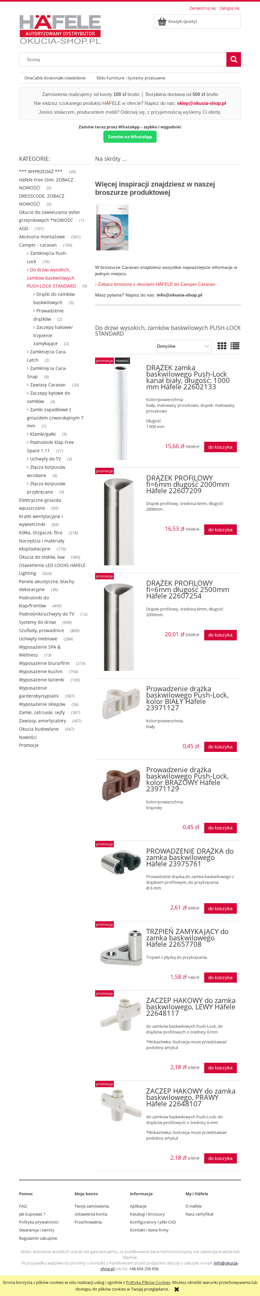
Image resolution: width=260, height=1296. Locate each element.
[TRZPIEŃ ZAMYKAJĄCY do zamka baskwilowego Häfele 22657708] (121, 947)
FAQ (23, 1206)
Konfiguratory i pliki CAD (153, 1222)
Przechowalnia (88, 1222)
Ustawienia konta (91, 1214)
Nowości (28, 737)
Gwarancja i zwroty (37, 1230)
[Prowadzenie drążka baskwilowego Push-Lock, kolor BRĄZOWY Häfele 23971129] (121, 784)
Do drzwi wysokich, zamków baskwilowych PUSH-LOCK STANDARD (51, 278)
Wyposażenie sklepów (42, 704)
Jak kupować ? (32, 1214)
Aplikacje (138, 1206)
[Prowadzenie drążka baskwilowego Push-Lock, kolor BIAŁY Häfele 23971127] (121, 703)
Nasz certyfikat (199, 1214)
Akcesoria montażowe (42, 237)
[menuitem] (55, 78)
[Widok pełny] (235, 346)
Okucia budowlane (39, 729)
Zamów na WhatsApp (130, 137)
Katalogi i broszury (147, 1214)
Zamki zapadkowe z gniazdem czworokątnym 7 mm (55, 417)
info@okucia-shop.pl (179, 294)
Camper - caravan (38, 245)
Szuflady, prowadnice (41, 630)
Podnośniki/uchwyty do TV (46, 614)
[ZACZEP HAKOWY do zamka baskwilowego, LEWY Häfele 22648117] (121, 1015)
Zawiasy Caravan (48, 385)
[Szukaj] (233, 59)
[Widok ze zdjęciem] (222, 346)
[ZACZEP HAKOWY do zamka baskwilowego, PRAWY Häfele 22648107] (121, 1105)
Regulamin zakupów (38, 1238)
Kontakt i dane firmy (149, 1230)
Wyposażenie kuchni (40, 671)
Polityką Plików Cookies (148, 1282)
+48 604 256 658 (144, 1269)
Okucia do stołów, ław (42, 557)
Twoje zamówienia (92, 1206)
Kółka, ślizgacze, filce (40, 532)
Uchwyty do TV (45, 459)
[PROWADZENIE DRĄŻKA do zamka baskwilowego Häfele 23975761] (121, 862)
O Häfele (193, 1206)
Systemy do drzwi (37, 622)
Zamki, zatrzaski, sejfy (42, 712)
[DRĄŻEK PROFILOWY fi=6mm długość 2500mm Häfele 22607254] (121, 625)
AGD (23, 228)
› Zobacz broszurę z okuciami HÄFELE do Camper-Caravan (156, 284)
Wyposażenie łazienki (41, 680)
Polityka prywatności (38, 1222)
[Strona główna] (60, 28)
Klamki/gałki (43, 434)
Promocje (29, 745)
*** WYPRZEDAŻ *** (40, 171)
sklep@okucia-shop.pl (201, 103)
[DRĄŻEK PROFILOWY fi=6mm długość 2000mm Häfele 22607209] (121, 520)
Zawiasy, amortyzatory (42, 721)
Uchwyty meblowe (38, 639)
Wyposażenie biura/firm (44, 663)
